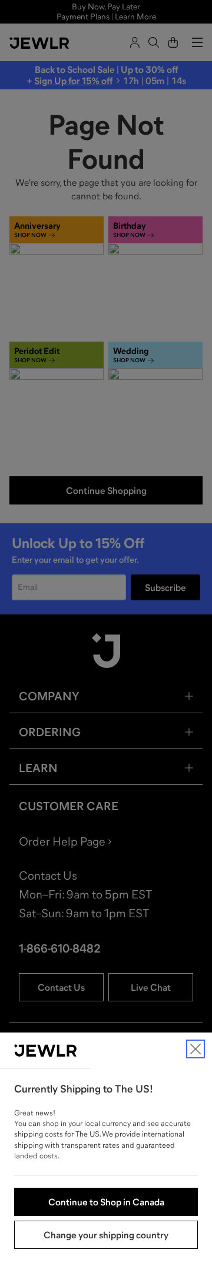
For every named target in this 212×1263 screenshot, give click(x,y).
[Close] (195, 1049)
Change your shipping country (106, 1234)
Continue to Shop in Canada (106, 1202)
